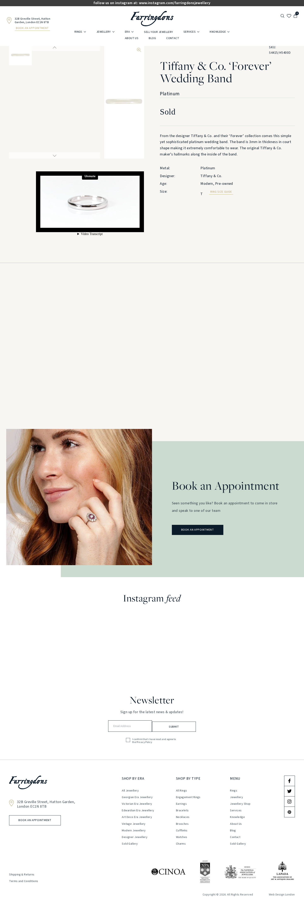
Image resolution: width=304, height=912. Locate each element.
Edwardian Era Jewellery (138, 810)
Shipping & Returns (21, 875)
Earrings (181, 804)
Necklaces (183, 817)
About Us (132, 38)
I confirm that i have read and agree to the (154, 741)
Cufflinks (182, 830)
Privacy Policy (144, 742)
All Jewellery (130, 790)
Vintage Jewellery (134, 824)
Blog (152, 38)
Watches (181, 837)
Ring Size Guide (221, 192)
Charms (181, 844)
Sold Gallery (130, 844)
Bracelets (182, 810)
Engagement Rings (188, 797)
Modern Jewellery (134, 830)
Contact (172, 38)
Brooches (182, 824)
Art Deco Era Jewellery (137, 817)
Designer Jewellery (134, 837)
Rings (78, 32)
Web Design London (282, 894)
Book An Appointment (32, 28)
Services (189, 32)
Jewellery (103, 32)
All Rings (181, 790)
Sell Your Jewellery (158, 32)
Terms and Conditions (23, 881)
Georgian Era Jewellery (137, 797)
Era (127, 32)
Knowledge (218, 32)
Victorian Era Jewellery (137, 804)
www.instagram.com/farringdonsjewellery (175, 3)
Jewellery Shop (240, 804)
